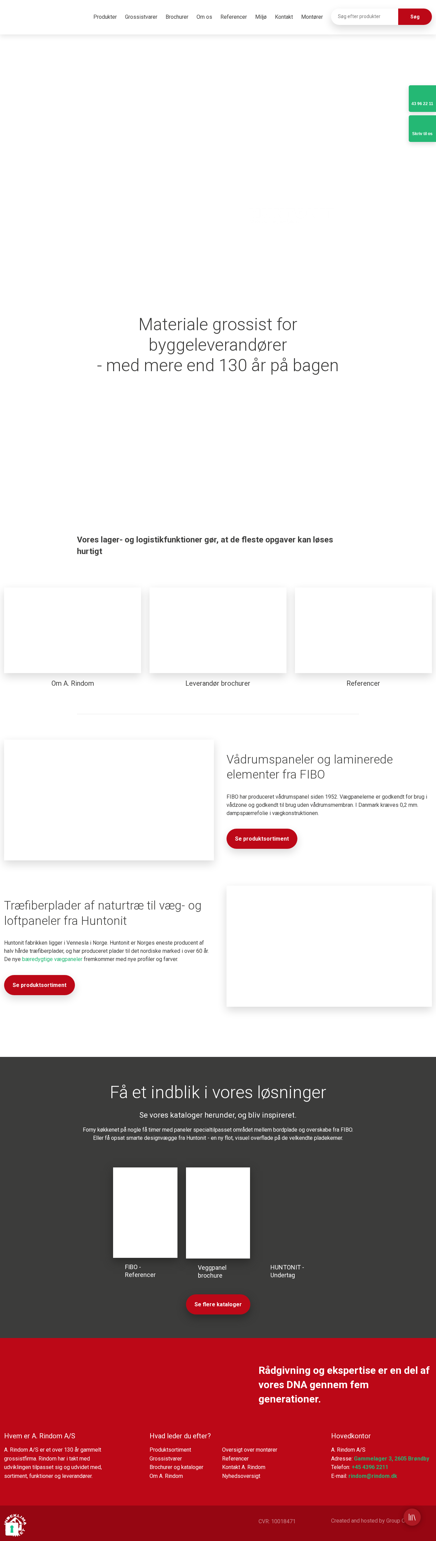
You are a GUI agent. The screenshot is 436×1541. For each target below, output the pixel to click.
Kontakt (284, 17)
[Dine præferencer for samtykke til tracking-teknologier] (11, 1529)
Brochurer (177, 17)
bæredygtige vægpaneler (52, 959)
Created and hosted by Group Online (374, 1520)
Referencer (233, 17)
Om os (204, 17)
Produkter (105, 17)
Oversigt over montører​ (249, 1449)
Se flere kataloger (218, 1304)
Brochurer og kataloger (176, 1467)
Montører (312, 17)
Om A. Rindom (166, 1476)
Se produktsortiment (262, 838)
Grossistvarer (141, 17)
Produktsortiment (170, 1449)
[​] (144, 210)
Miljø (261, 17)
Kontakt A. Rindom (243, 1467)
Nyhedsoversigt (241, 1476)
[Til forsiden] (36, 18)
